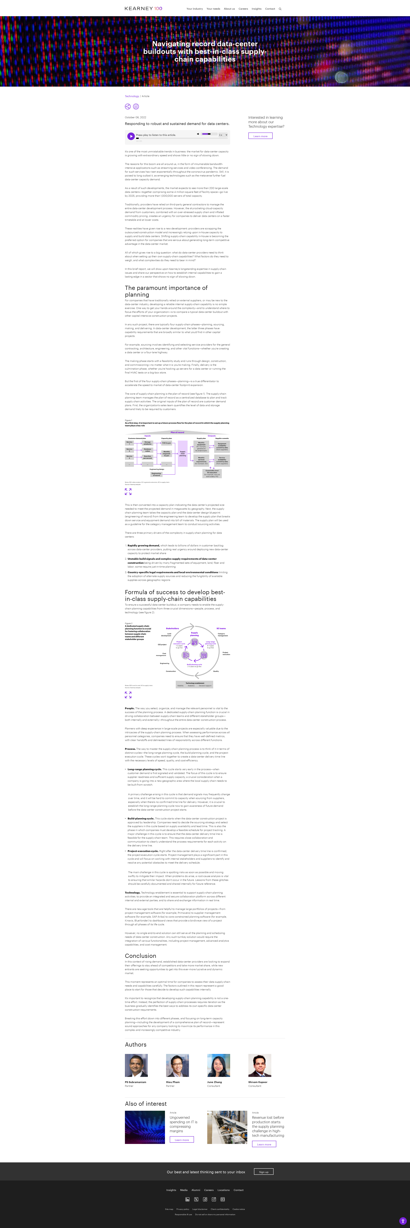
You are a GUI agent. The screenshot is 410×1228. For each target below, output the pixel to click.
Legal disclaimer (200, 1208)
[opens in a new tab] (214, 1199)
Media (184, 1189)
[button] (132, 106)
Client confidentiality (220, 1208)
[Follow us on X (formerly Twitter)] (196, 1199)
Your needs (213, 8)
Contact (270, 8)
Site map (169, 1208)
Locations (224, 1189)
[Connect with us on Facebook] (205, 1199)
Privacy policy (182, 1208)
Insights (257, 8)
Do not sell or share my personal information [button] (215, 1214)
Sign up (263, 1172)
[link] (136, 106)
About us (229, 8)
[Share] (128, 106)
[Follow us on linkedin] (187, 1199)
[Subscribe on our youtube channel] (223, 1199)
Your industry (195, 8)
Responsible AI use (183, 1214)
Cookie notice (239, 1208)
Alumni (196, 1189)
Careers (243, 8)
